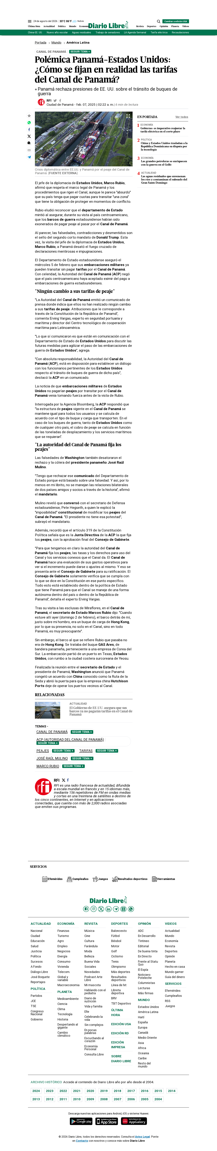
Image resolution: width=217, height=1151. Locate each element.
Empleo (62, 946)
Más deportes (120, 972)
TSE (33, 1006)
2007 (117, 1099)
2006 (131, 1099)
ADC (141, 931)
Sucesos (37, 961)
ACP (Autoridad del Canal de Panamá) (70, 739)
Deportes (151, 26)
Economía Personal (91, 1048)
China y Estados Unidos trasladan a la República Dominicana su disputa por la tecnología (164, 146)
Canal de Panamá (52, 732)
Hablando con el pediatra (95, 992)
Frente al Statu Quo (148, 963)
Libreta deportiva (117, 992)
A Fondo (36, 966)
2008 (104, 1099)
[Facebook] (68, 780)
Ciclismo (117, 956)
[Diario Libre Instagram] (94, 909)
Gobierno (37, 1019)
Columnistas (146, 983)
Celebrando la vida (93, 1018)
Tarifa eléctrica (159, 32)
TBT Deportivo (121, 1003)
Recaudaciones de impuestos (188, 32)
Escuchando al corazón (94, 1040)
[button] (158, 21)
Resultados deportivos (119, 978)
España (143, 1022)
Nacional (36, 931)
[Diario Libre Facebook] (86, 909)
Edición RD (120, 1033)
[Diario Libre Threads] (123, 909)
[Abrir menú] (29, 21)
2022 (63, 1091)
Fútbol (115, 936)
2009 (90, 1099)
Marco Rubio (47, 766)
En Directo (145, 956)
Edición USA (121, 1024)
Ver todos (181, 117)
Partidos (36, 995)
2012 (49, 1099)
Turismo (63, 936)
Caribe (142, 1058)
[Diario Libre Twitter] (101, 909)
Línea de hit (118, 985)
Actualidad (49, 26)
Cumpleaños (173, 995)
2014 (171, 1091)
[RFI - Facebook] (60, 100)
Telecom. (63, 972)
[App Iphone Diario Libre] (106, 1121)
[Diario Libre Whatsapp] (131, 909)
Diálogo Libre (39, 972)
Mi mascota (92, 985)
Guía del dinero (175, 977)
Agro (60, 941)
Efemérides (173, 990)
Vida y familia (93, 1006)
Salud (34, 946)
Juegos (170, 1006)
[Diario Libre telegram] (116, 909)
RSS (167, 1001)
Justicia (36, 951)
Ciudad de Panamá (60, 105)
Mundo (72, 26)
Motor (115, 946)
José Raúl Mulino (52, 758)
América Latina (148, 1012)
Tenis (115, 961)
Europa (142, 1027)
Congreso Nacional (37, 1013)
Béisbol (116, 941)
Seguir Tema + (80, 51)
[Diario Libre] (108, 25)
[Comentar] (29, 143)
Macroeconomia (68, 985)
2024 (36, 1091)
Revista (140, 26)
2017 (131, 1091)
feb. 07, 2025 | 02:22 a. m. (95, 105)
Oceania (143, 1053)
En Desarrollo (146, 936)
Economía (84, 26)
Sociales (90, 966)
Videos (185, 26)
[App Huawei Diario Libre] (134, 1121)
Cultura (89, 941)
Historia (62, 1019)
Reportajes (38, 982)
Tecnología (64, 1014)
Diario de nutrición (90, 1000)
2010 (77, 1099)
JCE (33, 1001)
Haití (141, 1017)
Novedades (92, 972)
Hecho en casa (175, 966)
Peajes (42, 751)
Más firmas (145, 993)
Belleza (89, 956)
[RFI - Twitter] (55, 100)
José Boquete (40, 977)
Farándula (91, 946)
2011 (63, 1099)
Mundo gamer (174, 972)
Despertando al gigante (67, 1026)
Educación (38, 941)
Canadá (143, 1032)
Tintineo (143, 941)
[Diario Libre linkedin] (108, 909)
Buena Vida (92, 961)
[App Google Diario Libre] (81, 1121)
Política (62, 26)
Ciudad (35, 936)
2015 (158, 1091)
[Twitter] (63, 780)
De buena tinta (147, 951)
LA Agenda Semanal (135, 32)
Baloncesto (119, 931)
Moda (88, 951)
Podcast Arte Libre (93, 978)
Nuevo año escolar (57, 32)
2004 (158, 1099)
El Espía (143, 969)
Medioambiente (68, 999)
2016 (144, 1091)
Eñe (86, 1011)
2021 (77, 1091)
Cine (87, 936)
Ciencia (62, 1004)
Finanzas (63, 931)
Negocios (63, 951)
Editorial (143, 946)
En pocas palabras (90, 1031)
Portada (40, 42)
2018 (117, 1091)
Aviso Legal (142, 1136)
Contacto (82, 1140)
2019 (104, 1091)
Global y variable (62, 978)
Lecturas (144, 988)
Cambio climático (63, 1034)
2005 (144, 1099)
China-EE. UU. (35, 32)
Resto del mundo (144, 1065)
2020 (90, 1091)
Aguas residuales (81, 32)
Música (89, 931)
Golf (114, 951)
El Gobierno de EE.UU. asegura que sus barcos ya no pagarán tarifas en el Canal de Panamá (101, 711)
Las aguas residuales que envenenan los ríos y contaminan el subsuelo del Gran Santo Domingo (164, 179)
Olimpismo (118, 966)
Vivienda (63, 966)
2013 (36, 1099)
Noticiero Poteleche (145, 976)
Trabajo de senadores (107, 32)
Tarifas (86, 751)
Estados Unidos (148, 1007)
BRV (114, 998)
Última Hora (34, 26)
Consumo (63, 961)
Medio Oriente (147, 1037)
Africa (142, 1048)
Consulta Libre (94, 1054)
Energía (62, 956)
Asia (141, 1043)
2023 (49, 1091)
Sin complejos (93, 1025)
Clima (61, 1009)
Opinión (164, 26)
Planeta (175, 26)
